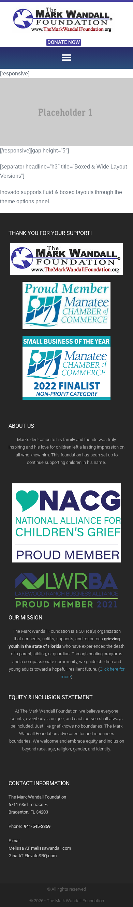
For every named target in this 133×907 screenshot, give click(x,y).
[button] (66, 57)
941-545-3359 (37, 826)
